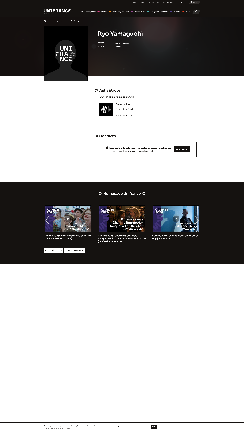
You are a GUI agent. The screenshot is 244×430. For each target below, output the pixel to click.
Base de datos (139, 11)
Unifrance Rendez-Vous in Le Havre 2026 (146, 2)
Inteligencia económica (159, 11)
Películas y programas (87, 11)
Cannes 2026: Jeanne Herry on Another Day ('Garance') (121, 237)
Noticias (104, 11)
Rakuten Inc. (125, 43)
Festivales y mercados (120, 11)
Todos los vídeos (74, 250)
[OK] (153, 427)
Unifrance (177, 11)
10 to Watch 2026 (168, 2)
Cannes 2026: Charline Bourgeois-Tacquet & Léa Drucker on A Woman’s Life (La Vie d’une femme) (68, 238)
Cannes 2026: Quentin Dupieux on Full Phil (174, 237)
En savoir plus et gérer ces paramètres (57, 428)
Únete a (188, 11)
